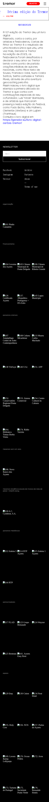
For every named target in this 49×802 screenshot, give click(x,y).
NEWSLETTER (10, 146)
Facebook (7, 170)
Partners (28, 174)
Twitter (6, 179)
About (27, 179)
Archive (28, 170)
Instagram (8, 174)
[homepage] (9, 3)
